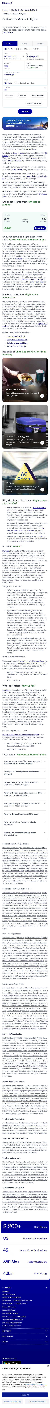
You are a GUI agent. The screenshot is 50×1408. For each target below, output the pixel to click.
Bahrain (19, 1153)
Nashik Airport (38, 1167)
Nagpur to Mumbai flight (17, 339)
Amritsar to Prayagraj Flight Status (22, 979)
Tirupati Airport (35, 1177)
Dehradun (14, 1128)
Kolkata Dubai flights (34, 1101)
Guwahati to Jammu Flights (33, 1066)
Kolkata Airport (33, 1164)
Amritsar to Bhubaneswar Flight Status (25, 971)
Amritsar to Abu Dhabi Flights (31, 898)
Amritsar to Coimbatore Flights (32, 858)
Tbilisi (44, 1142)
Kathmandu (14, 1150)
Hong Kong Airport (36, 1209)
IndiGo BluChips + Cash (26, 83)
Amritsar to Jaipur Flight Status (19, 943)
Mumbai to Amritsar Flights (12, 848)
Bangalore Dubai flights (36, 1093)
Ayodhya (5, 1123)
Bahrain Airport (34, 1194)
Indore (12, 1133)
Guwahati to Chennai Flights (29, 1041)
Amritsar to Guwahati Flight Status (28, 945)
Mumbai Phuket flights (21, 1111)
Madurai (5, 1131)
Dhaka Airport (23, 1194)
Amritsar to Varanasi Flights (12, 883)
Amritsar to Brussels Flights (22, 921)
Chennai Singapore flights (16, 1093)
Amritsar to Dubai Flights (11, 893)
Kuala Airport (28, 1202)
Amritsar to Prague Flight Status (34, 1006)
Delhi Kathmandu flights (31, 1088)
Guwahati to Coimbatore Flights (35, 1056)
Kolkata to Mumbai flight (17, 343)
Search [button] (25, 111)
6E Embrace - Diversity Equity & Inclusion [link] (17, 1301)
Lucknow (44, 1131)
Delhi (43, 1123)
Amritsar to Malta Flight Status (28, 1003)
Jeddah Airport (7, 1192)
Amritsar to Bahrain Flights (19, 908)
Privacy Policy (30, 1384)
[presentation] (22, 95)
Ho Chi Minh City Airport (38, 1207)
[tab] (47, 3)
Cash (10, 83)
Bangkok (5, 1150)
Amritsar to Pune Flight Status (16, 951)
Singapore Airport (34, 1192)
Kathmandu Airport (13, 1197)
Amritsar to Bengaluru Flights (34, 848)
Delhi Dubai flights (9, 1086)
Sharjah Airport (17, 1202)
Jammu (43, 1128)
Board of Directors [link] (9, 1307)
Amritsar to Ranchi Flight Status (19, 968)
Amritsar (6, 690)
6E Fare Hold (17, 169)
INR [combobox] (7, 88)
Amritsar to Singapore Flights (29, 895)
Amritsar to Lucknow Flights (29, 873)
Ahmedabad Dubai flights (28, 1096)
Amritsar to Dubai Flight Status (30, 993)
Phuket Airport (24, 1207)
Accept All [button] (25, 1395)
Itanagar (5, 1133)
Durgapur (36, 1131)
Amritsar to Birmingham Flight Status (25, 990)
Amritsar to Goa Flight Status (15, 940)
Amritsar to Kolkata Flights (14, 871)
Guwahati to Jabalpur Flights (35, 1063)
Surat (30, 1131)
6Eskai (18, 187)
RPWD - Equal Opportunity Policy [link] (14, 1316)
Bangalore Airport (30, 1162)
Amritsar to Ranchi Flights (19, 878)
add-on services (29, 149)
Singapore (37, 1142)
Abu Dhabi (16, 1147)
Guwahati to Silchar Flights (17, 1051)
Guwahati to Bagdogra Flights (33, 1043)
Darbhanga (29, 1128)
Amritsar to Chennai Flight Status (28, 958)
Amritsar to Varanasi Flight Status (14, 966)
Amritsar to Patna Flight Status (23, 956)
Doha (4, 1153)
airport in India (26, 661)
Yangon (31, 1147)
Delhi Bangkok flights (13, 1088)
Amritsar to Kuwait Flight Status (31, 1018)
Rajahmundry (24, 1123)
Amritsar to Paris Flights (34, 913)
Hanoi (37, 1150)
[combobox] (25, 73)
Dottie (39, 536)
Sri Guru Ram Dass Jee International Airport (20, 735)
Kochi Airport (31, 1172)
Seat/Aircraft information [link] (11, 1326)
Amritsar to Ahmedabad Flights (30, 853)
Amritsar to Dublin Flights (23, 926)
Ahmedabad (32, 1125)
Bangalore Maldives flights (15, 1101)
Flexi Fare (30, 530)
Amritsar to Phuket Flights (23, 906)
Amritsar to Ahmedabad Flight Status (18, 953)
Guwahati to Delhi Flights (32, 1038)
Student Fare (16, 530)
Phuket (15, 1142)
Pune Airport (10, 1164)
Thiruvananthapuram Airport (34, 1170)
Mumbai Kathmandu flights (32, 1114)
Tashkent (22, 1142)
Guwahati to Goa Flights (13, 1056)
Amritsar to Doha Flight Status (13, 998)
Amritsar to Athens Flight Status (19, 1013)
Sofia (25, 1153)
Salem (37, 1128)
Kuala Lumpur (29, 1150)
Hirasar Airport (18, 1170)
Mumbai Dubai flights (24, 1086)
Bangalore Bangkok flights (16, 1106)
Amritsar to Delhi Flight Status (13, 938)
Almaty (5, 1142)
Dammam (11, 1153)
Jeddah (29, 1142)
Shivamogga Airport (12, 1180)
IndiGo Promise (39, 508)
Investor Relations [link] (9, 1294)
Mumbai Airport (38, 661)
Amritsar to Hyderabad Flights (31, 850)
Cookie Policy (41, 1384)
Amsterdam (32, 1153)
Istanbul (24, 1147)
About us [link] (5, 1291)
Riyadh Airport (13, 1207)
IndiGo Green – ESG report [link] (11, 1297)
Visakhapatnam (20, 1125)
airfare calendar (37, 282)
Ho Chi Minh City (29, 1145)
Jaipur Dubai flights (18, 1108)
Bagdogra (14, 1123)
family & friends (14, 160)
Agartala (29, 1133)
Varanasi (19, 1133)
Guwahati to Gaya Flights (15, 1061)
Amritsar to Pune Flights (23, 876)
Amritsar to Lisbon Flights (27, 916)
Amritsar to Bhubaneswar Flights (30, 855)
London (43, 1147)
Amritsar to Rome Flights (38, 911)
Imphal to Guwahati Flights (12, 1038)
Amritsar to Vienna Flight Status (24, 1016)
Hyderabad (22, 1131)
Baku (10, 1142)
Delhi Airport (19, 1162)
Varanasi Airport (21, 1175)
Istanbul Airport (26, 1197)
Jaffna (37, 1147)
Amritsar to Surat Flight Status (36, 963)
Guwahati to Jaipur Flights (12, 1066)
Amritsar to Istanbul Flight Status (17, 1024)
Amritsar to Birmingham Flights (16, 911)
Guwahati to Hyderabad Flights (17, 1048)
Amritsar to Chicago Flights (26, 918)
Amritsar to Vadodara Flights (35, 881)
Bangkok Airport (17, 1199)
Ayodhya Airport (15, 1167)
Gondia (21, 1128)
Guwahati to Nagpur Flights (29, 1071)
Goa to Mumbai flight (16, 336)
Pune (39, 1123)
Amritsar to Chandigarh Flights (23, 866)
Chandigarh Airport (21, 1177)
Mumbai (33, 1123)
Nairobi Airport (39, 1202)
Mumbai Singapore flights (22, 1091)
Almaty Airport (23, 1209)
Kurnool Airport (9, 1175)
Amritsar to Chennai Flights (31, 861)
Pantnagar (14, 1131)
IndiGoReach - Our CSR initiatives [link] (14, 1304)
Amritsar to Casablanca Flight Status (16, 988)
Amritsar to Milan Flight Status (18, 1011)
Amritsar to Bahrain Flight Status (27, 1026)
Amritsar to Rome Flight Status (35, 996)
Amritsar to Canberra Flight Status (33, 1029)
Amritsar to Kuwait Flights (27, 900)
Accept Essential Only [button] (12, 1401)
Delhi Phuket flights (27, 1103)
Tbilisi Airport (22, 1204)
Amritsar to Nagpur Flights (34, 871)
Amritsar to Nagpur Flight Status (32, 961)
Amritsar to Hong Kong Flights (28, 903)
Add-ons (18, 258)
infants (34, 158)
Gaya (11, 1125)
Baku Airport (6, 1202)
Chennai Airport (21, 1164)
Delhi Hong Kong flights (12, 1114)
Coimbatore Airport (28, 1180)
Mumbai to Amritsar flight (33, 279)
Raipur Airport (27, 1167)
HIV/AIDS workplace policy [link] (12, 1323)
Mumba (5, 551)
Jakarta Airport (33, 1204)
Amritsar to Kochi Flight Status (15, 976)
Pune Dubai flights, (34, 1106)
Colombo (5, 1145)
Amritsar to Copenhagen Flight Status (24, 1001)
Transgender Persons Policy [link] (12, 1319)
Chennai (43, 1133)
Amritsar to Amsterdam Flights (13, 913)
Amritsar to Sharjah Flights (31, 893)
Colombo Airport (41, 1199)
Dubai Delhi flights (32, 1108)
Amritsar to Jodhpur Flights (20, 868)
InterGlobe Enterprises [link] (10, 1313)
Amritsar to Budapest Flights (23, 923)
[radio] (5, 49)
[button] (37, 1401)
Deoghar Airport (19, 1172)
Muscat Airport (29, 1199)
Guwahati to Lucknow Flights (27, 1074)
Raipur (40, 1125)
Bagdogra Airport (27, 1182)
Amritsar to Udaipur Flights (14, 881)
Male (21, 1150)
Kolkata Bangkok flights (21, 1098)
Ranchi (36, 1133)
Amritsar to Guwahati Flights (26, 863)
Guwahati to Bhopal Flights (16, 1053)
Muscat (43, 1150)
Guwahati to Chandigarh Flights (14, 1058)
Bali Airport (37, 1197)
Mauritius (19, 1145)
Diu (24, 1133)
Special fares (18, 153)
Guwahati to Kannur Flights (32, 1069)
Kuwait (38, 1145)
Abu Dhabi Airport (20, 1192)
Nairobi (9, 1147)
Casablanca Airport (9, 1209)
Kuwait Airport (12, 1194)
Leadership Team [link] (8, 1310)
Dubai (12, 1145)
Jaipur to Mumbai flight (16, 346)
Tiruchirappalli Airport (36, 1175)
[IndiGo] (7, 2)
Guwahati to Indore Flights (14, 1063)
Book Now (40, 228)
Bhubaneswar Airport (12, 1182)
